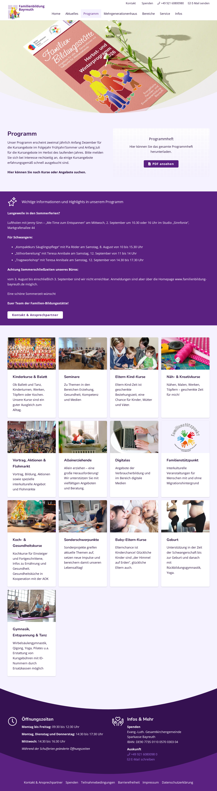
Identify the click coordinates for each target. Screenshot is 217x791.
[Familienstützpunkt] (185, 459)
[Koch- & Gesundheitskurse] (31, 543)
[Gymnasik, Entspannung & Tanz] (31, 633)
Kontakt (131, 3)
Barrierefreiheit (129, 782)
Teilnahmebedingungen (98, 782)
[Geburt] (185, 543)
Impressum (151, 782)
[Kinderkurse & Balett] (31, 377)
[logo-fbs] (26, 12)
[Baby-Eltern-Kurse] (134, 543)
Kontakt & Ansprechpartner (43, 782)
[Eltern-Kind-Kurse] (134, 377)
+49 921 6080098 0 (144, 754)
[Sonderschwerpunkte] (83, 543)
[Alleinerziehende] (83, 459)
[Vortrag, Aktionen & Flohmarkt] (31, 459)
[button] (185, 13)
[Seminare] (83, 377)
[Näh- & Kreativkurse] (185, 377)
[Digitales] (134, 459)
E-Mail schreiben (143, 759)
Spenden (147, 3)
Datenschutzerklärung (177, 782)
